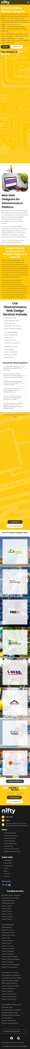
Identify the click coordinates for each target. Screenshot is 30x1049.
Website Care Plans (6, 927)
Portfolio (6, 868)
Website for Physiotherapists (9, 1020)
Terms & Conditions (11, 1042)
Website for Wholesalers (8, 951)
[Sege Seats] (15, 672)
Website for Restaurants (7, 940)
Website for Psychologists (8, 948)
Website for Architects (7, 916)
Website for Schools (6, 943)
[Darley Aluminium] (15, 552)
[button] (28, 2)
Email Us (8, 820)
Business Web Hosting (10, 833)
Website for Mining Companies (9, 994)
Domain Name (8, 863)
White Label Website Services (11, 849)
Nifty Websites (8, 860)
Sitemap (4, 1042)
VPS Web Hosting (8, 846)
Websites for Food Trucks (8, 930)
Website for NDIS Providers (8, 935)
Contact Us (7, 873)
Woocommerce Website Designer (10, 980)
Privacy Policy (20, 1042)
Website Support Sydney (8, 924)
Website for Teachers (7, 906)
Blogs (5, 871)
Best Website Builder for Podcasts (10, 972)
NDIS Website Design (7, 1007)
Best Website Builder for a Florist (10, 1012)
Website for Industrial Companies (10, 1023)
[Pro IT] (15, 612)
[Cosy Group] (15, 733)
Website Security (8, 865)
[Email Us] (4, 820)
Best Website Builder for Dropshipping (11, 1010)
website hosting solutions (7, 36)
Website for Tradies (6, 908)
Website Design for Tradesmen (9, 983)
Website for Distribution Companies (10, 986)
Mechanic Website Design (8, 903)
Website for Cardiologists (8, 962)
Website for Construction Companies (11, 959)
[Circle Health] (15, 763)
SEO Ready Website (7, 1018)
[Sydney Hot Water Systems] (15, 582)
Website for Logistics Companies (10, 956)
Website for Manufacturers (8, 954)
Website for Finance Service (8, 988)
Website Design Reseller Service (12, 851)
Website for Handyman (7, 991)
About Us (6, 876)
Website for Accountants (8, 946)
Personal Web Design (9, 841)
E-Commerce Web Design (10, 835)
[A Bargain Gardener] (15, 642)
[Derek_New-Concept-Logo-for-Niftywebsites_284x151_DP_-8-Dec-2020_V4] (5, 2)
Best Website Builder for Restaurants (11, 1015)
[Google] (18, 1038)
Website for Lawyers (7, 914)
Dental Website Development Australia (11, 978)
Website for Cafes (6, 938)
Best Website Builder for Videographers (11, 895)
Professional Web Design (10, 843)
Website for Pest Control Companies (11, 964)
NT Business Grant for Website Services (11, 1004)
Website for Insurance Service (9, 999)
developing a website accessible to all (11, 277)
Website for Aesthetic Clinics (9, 996)
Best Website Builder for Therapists (10, 898)
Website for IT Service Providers (9, 967)
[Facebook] (11, 1038)
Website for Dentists (7, 911)
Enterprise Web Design (10, 838)
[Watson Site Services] (15, 703)
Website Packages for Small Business (11, 975)
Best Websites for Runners (8, 932)
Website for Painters (7, 919)
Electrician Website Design (8, 900)
